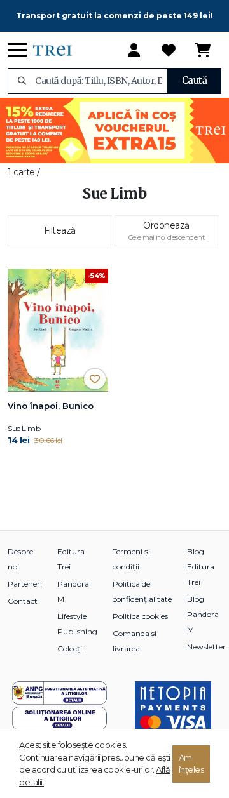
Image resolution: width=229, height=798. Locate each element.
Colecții (70, 648)
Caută (194, 80)
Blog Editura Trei (200, 567)
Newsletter (206, 646)
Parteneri (25, 584)
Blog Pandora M (203, 614)
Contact (23, 601)
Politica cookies (140, 616)
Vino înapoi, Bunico (51, 406)
